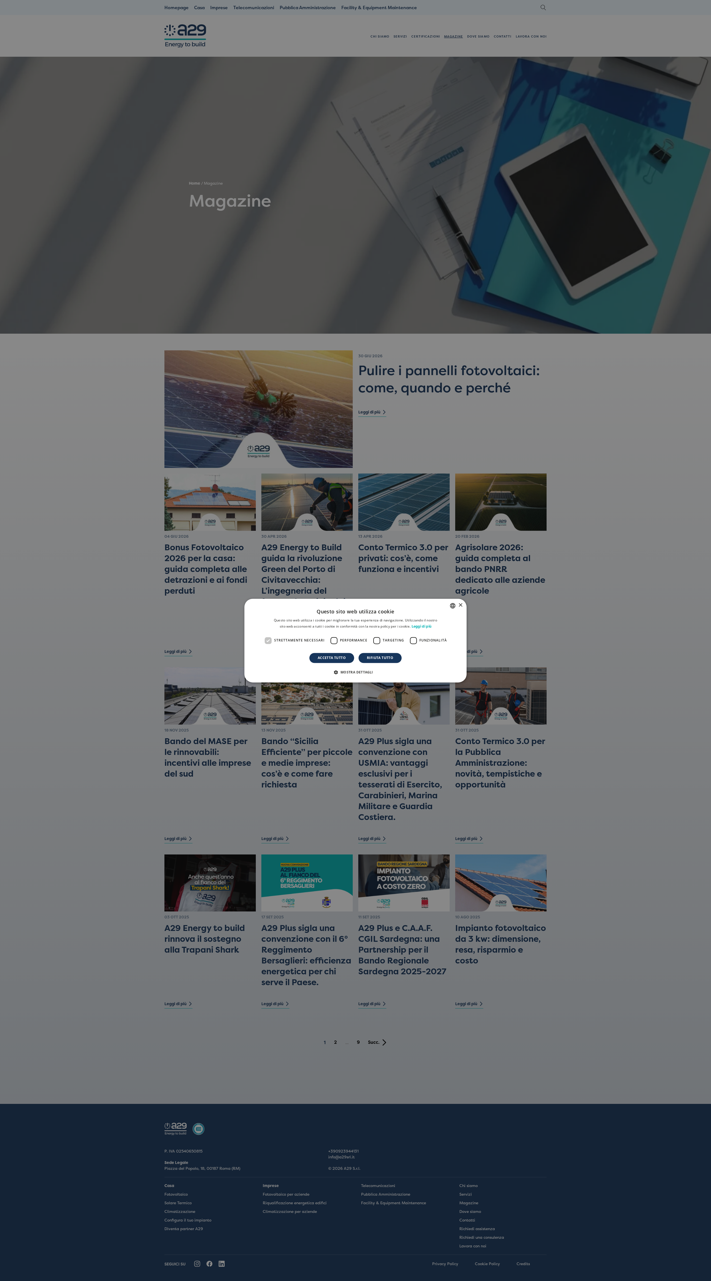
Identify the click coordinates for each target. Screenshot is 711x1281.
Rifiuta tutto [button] (380, 657)
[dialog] (355, 640)
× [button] (460, 605)
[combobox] (452, 605)
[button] (355, 672)
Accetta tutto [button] (332, 657)
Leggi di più (422, 626)
